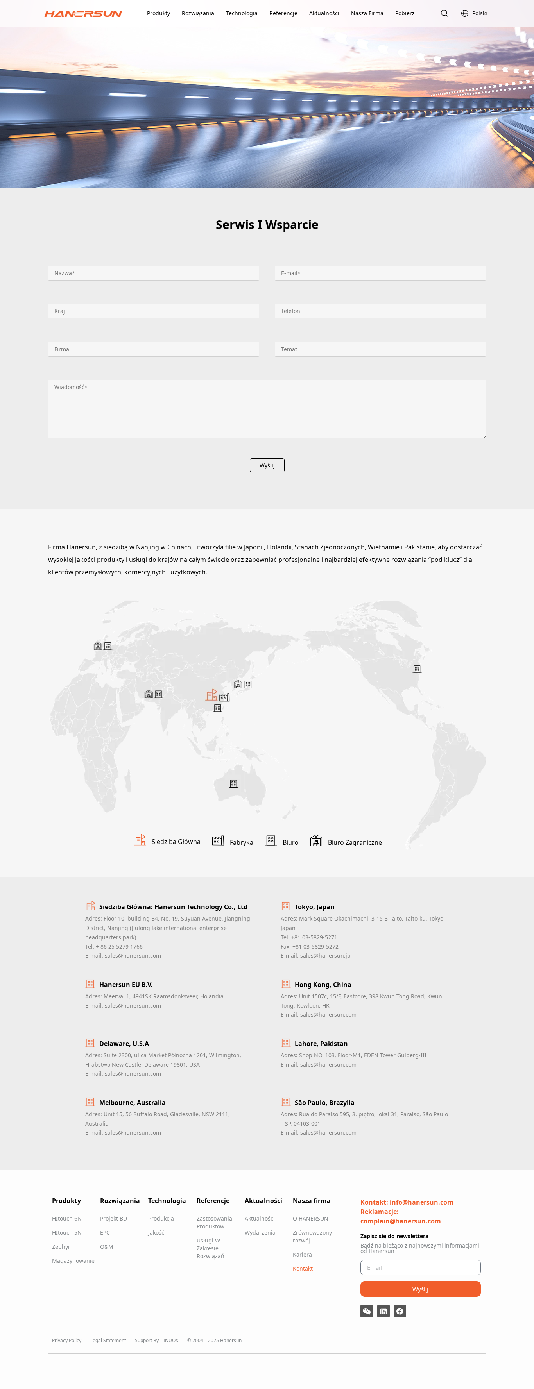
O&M (106, 1246)
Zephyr (61, 1246)
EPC (105, 1232)
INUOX (170, 1340)
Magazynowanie (72, 1260)
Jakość (156, 1232)
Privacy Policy (66, 1340)
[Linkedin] (383, 1311)
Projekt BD (113, 1218)
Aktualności (324, 13)
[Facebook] (400, 1311)
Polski (479, 13)
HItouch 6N (67, 1218)
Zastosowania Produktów (214, 1222)
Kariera (302, 1254)
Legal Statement (108, 1340)
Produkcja (161, 1218)
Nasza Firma (367, 13)
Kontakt (303, 1268)
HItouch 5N (67, 1232)
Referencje (283, 13)
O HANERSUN (310, 1218)
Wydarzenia (260, 1232)
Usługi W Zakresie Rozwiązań (210, 1248)
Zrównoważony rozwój (312, 1236)
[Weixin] (366, 1311)
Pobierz (405, 13)
